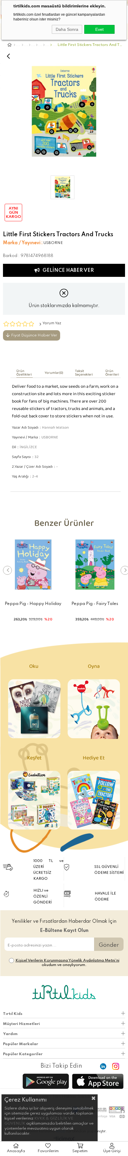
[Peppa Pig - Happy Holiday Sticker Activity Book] (33, 565)
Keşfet (34, 759)
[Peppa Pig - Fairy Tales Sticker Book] (95, 565)
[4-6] (37, 45)
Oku (34, 668)
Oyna (94, 668)
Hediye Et (94, 759)
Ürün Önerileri (112, 373)
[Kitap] (22, 45)
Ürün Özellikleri (24, 373)
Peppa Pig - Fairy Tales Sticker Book (94, 605)
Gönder (109, 945)
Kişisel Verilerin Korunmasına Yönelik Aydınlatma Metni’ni (67, 960)
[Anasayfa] (14, 45)
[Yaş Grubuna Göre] (29, 45)
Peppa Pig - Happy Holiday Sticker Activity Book (33, 605)
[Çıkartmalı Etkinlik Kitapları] (51, 45)
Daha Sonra (67, 29)
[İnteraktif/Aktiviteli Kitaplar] (44, 45)
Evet (99, 29)
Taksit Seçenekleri (84, 373)
